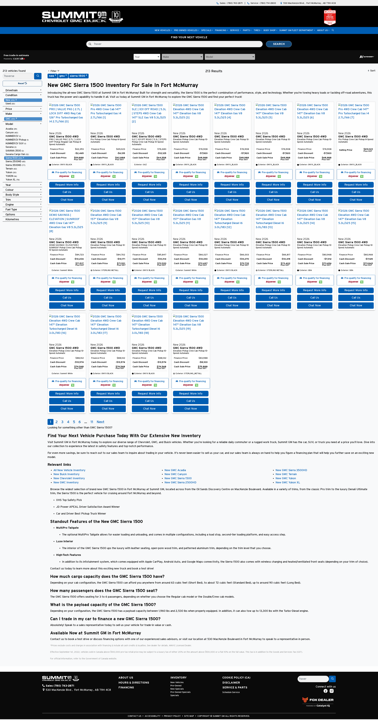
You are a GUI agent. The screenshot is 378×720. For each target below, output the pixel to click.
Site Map (189, 716)
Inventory (178, 677)
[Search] (37, 76)
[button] (162, 30)
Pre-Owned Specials (180, 692)
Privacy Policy (172, 716)
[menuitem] (23, 100)
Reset (21, 83)
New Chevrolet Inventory (69, 478)
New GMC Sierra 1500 (178, 478)
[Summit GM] (82, 16)
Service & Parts (234, 687)
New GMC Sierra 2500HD (180, 482)
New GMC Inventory (66, 482)
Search (279, 44)
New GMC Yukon (286, 478)
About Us (125, 677)
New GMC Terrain (286, 474)
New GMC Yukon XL (288, 482)
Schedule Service (231, 692)
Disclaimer (231, 682)
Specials (174, 695)
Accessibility (153, 716)
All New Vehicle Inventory (69, 470)
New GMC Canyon (175, 474)
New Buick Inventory (66, 474)
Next (100, 422)
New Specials (177, 689)
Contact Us (135, 716)
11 (92, 422)
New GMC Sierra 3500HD (291, 470)
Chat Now (67, 199)
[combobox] (147, 56)
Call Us (67, 192)
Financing (126, 687)
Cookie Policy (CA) (236, 677)
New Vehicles (177, 682)
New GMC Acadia (175, 470)
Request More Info (67, 184)
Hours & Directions (133, 682)
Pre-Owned (175, 686)
